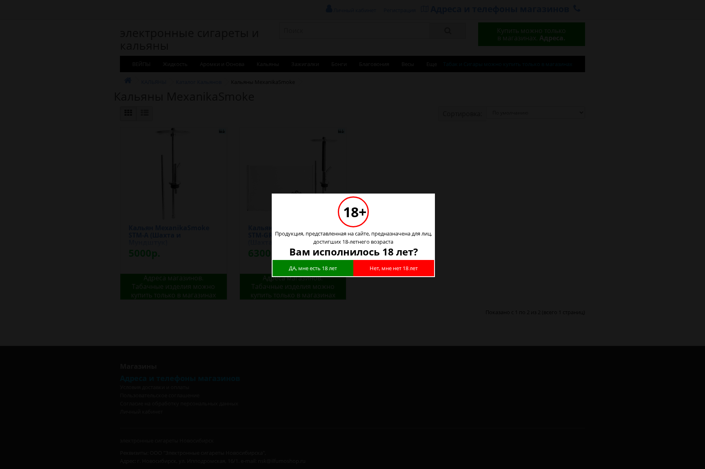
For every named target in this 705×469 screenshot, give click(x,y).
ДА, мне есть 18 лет (313, 268)
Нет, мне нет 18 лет (394, 268)
